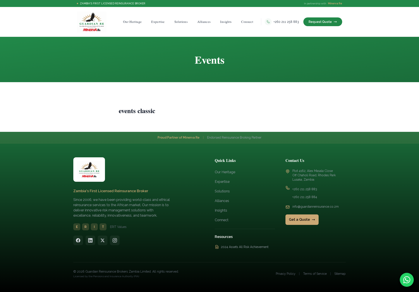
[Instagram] (115, 240)
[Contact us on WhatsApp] (407, 280)
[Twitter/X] (102, 240)
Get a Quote (299, 219)
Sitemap (340, 273)
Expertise (222, 182)
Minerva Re (335, 3)
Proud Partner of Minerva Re (178, 137)
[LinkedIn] (90, 240)
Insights (221, 210)
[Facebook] (78, 240)
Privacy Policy (285, 273)
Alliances (222, 201)
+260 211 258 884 (304, 197)
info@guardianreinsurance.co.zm (315, 206)
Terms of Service (315, 273)
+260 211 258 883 (304, 189)
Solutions (222, 191)
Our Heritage (225, 172)
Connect (221, 220)
